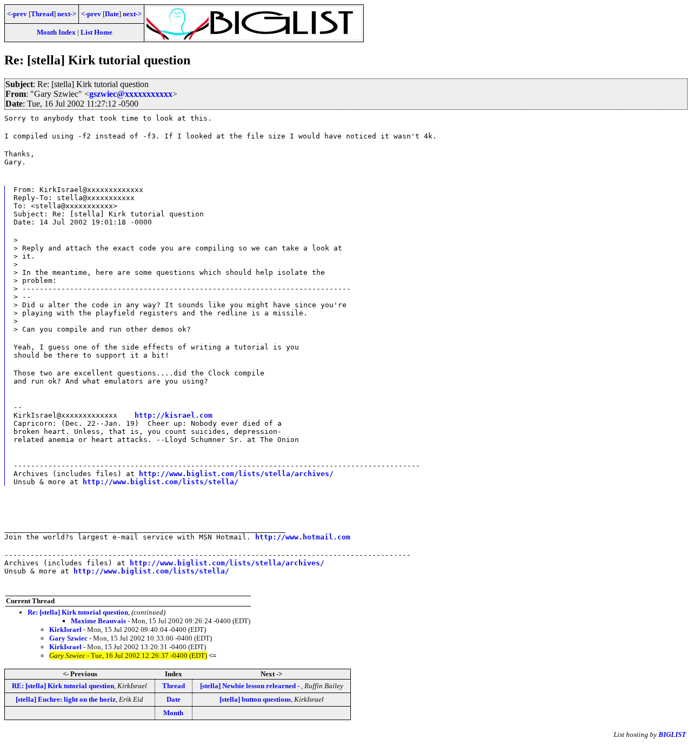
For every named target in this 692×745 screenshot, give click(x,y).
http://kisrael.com (173, 415)
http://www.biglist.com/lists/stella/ (160, 482)
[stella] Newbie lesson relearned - (250, 686)
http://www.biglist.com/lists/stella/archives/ (236, 474)
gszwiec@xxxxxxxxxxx (130, 93)
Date (112, 14)
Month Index (56, 32)
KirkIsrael (65, 629)
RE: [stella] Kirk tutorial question (63, 686)
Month (173, 713)
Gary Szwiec (68, 638)
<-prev (17, 14)
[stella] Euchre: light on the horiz (66, 699)
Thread (42, 14)
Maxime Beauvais (98, 621)
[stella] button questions (255, 699)
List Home (96, 32)
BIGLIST (672, 734)
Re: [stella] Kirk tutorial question (78, 612)
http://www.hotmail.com (302, 537)
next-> (66, 14)
